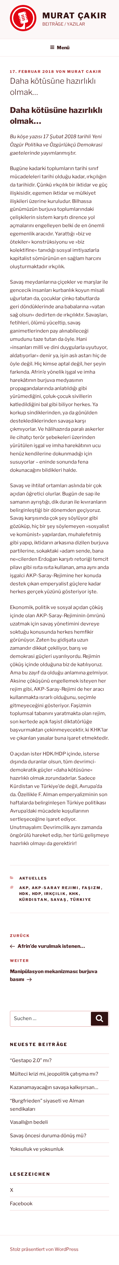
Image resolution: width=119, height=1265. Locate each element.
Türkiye (81, 899)
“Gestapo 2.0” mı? (31, 1060)
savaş (59, 899)
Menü (63, 47)
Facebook (21, 1204)
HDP (36, 893)
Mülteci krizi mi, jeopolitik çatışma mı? (54, 1074)
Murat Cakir (84, 71)
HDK (24, 893)
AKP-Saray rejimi (55, 887)
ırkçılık (55, 893)
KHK (74, 893)
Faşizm (91, 887)
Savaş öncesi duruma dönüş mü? (48, 1136)
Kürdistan (33, 899)
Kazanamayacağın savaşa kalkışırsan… (54, 1087)
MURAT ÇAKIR (74, 15)
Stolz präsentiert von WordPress (44, 1249)
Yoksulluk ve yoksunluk (36, 1149)
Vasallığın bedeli (29, 1122)
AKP (24, 887)
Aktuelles (33, 878)
